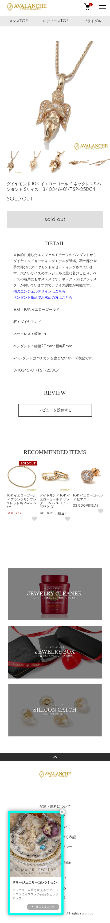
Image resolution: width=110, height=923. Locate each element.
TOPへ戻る (55, 757)
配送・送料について (55, 806)
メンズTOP (18, 21)
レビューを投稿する (55, 410)
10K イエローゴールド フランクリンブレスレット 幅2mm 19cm (21, 501)
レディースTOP (56, 21)
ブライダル (92, 21)
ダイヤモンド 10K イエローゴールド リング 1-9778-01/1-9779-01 (55, 501)
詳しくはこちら (45, 906)
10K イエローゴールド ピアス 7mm (88, 497)
